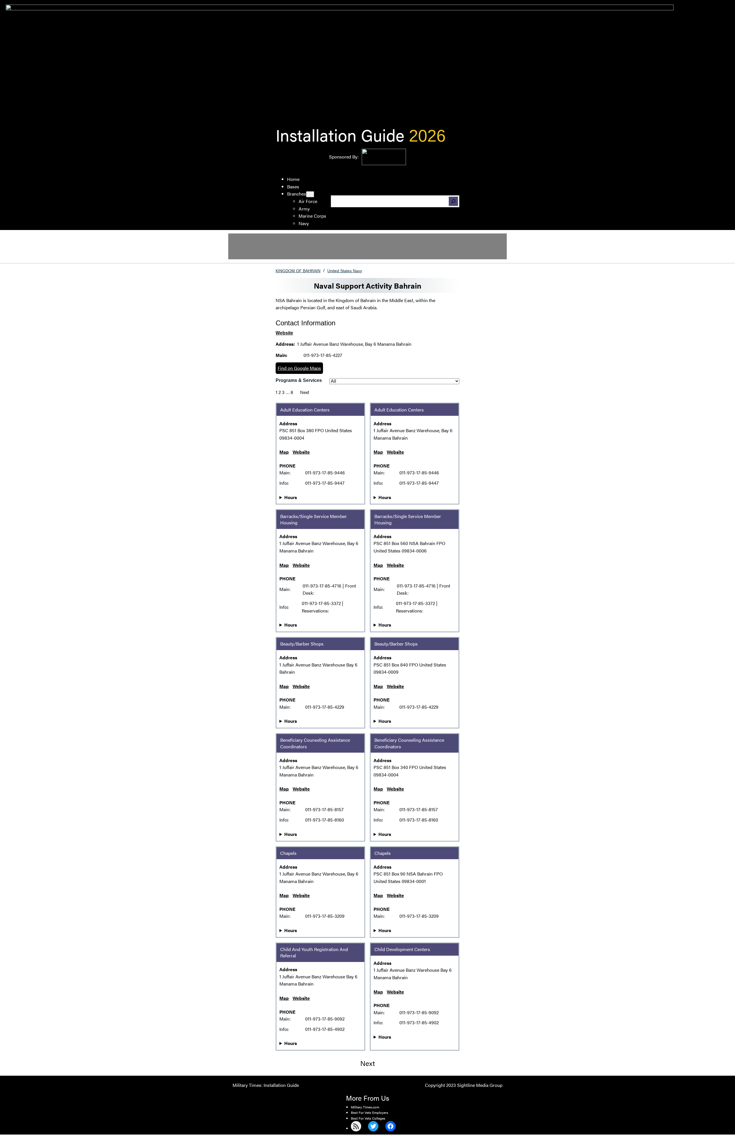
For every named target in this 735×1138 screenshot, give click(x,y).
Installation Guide (340, 134)
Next (304, 392)
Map (284, 452)
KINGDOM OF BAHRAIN (298, 270)
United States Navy (344, 270)
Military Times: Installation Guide (266, 1085)
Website (284, 333)
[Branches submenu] (310, 194)
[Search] (453, 201)
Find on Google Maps (299, 368)
